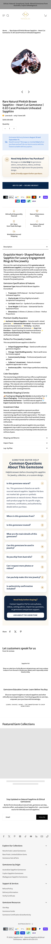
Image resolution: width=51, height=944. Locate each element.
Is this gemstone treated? (19, 525)
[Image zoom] (25, 62)
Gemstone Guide (8, 911)
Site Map (5, 907)
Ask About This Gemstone (25, 615)
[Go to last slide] (22, 92)
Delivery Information (10, 892)
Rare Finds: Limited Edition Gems (14, 854)
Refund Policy (7, 889)
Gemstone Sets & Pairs (10, 858)
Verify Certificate (8, 896)
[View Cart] (45, 15)
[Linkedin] (36, 836)
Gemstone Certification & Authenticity (16, 915)
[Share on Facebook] (10, 631)
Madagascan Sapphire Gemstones (14, 877)
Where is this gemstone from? (21, 516)
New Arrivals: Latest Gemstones (14, 851)
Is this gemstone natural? (18, 483)
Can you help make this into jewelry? (24, 577)
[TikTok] (25, 836)
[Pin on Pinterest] (21, 631)
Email (8, 817)
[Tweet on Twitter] (15, 631)
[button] (25, 185)
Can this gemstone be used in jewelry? (20, 546)
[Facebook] (3, 836)
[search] (7, 15)
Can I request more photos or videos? (20, 567)
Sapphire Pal (18, 937)
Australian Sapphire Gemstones (14, 870)
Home (4, 30)
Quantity (5, 124)
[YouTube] (31, 836)
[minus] (5, 129)
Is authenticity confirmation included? (20, 587)
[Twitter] (9, 836)
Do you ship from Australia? (19, 557)
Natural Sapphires (31, 937)
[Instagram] (20, 836)
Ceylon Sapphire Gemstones (12, 873)
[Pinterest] (14, 836)
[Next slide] (29, 92)
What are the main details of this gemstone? (22, 535)
